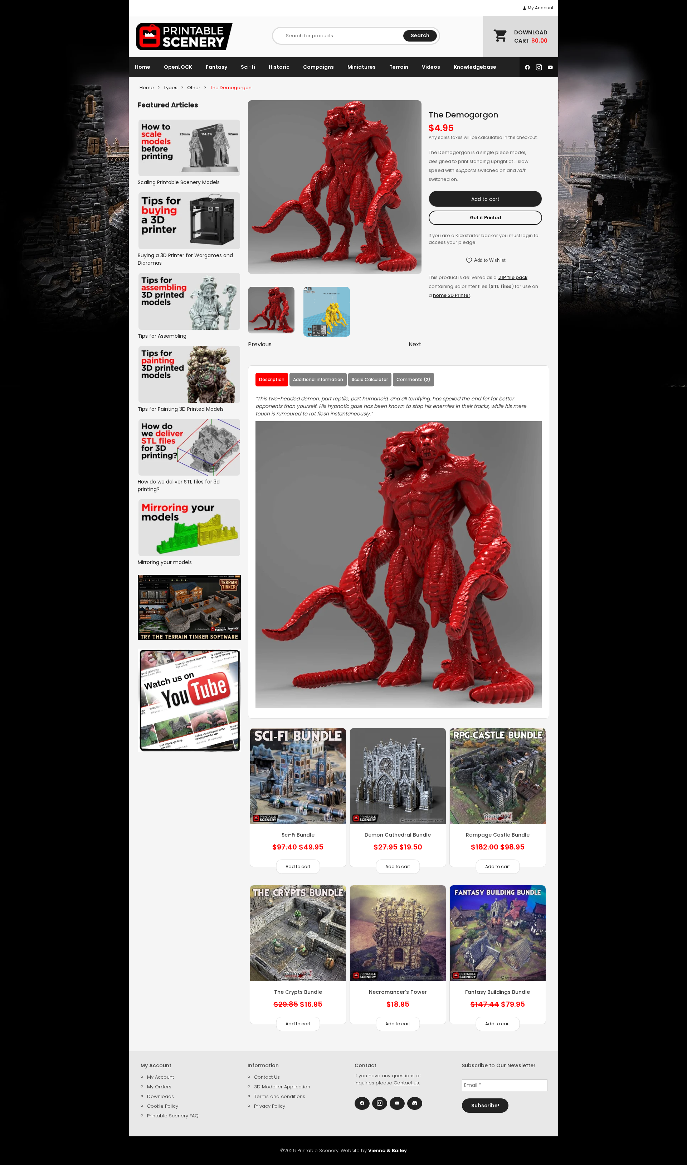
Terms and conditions (279, 1096)
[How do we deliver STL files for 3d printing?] (189, 447)
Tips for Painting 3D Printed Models (181, 409)
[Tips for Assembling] (189, 301)
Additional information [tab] (318, 379)
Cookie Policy (162, 1106)
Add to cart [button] (397, 1024)
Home (142, 67)
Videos (431, 67)
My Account (540, 8)
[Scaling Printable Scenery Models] (189, 148)
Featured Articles (168, 105)
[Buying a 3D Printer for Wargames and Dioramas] (189, 220)
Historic (279, 67)
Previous (260, 344)
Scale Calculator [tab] (370, 379)
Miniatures (361, 67)
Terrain (398, 67)
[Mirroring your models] (189, 527)
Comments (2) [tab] (413, 379)
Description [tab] (271, 379)
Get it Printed (485, 217)
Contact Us (267, 1077)
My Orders (159, 1086)
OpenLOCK (178, 67)
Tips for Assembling (162, 336)
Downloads (160, 1096)
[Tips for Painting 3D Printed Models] (189, 374)
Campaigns (318, 67)
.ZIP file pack (512, 277)
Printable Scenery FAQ (173, 1115)
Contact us (406, 1082)
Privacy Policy (269, 1106)
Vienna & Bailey (387, 1150)
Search (420, 35)
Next (415, 344)
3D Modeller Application (282, 1086)
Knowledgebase (475, 67)
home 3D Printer (451, 295)
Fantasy (216, 67)
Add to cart (485, 199)
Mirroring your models (165, 562)
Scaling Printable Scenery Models (179, 182)
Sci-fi (248, 67)
